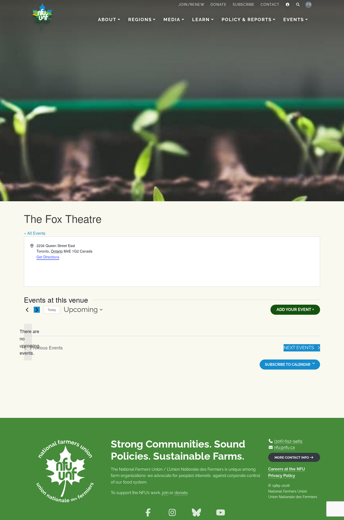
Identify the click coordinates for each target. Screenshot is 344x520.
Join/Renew (191, 5)
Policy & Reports (247, 19)
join (165, 492)
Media (171, 19)
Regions (140, 19)
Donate (219, 5)
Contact (270, 5)
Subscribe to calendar (287, 365)
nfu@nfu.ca (284, 447)
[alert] (28, 342)
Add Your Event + (295, 309)
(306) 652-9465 (288, 441)
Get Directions (48, 256)
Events (293, 19)
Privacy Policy (281, 475)
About (107, 19)
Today (52, 309)
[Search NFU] (298, 5)
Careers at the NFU (286, 469)
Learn (201, 19)
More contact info (292, 457)
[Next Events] (37, 310)
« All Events (34, 233)
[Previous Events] (27, 310)
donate (181, 492)
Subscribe (244, 5)
